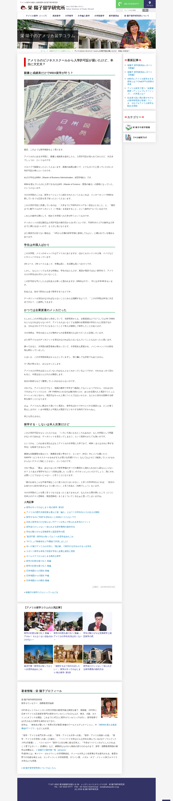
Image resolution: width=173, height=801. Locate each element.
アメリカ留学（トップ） (37, 16)
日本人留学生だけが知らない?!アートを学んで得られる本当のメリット (58, 522)
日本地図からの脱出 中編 (37, 575)
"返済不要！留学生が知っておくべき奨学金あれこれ (50, 536)
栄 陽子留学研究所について (136, 16)
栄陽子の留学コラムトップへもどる (42, 592)
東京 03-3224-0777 (131, 4)
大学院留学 (99, 16)
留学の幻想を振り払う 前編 (38, 561)
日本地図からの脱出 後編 (37, 580)
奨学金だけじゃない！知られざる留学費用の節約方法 (50, 527)
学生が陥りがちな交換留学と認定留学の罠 (45, 531)
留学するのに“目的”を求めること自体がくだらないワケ (51, 517)
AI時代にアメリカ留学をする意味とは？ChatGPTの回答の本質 (140, 81)
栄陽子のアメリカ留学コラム (60, 51)
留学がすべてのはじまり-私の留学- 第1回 (45, 507)
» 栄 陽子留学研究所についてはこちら (38, 768)
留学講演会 (114, 16)
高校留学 (57, 16)
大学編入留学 (84, 16)
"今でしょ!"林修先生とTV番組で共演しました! (47, 541)
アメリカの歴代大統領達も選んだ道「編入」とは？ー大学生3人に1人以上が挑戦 (62, 512)
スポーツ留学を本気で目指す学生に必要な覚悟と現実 (50, 551)
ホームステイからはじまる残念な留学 (43, 556)
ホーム (43, 51)
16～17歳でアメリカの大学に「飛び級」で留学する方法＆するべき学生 (58, 546)
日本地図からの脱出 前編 (37, 570)
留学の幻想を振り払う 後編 (38, 566)
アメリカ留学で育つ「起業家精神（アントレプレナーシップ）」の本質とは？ (140, 91)
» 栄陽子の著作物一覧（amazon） (51, 750)
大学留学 (69, 16)
